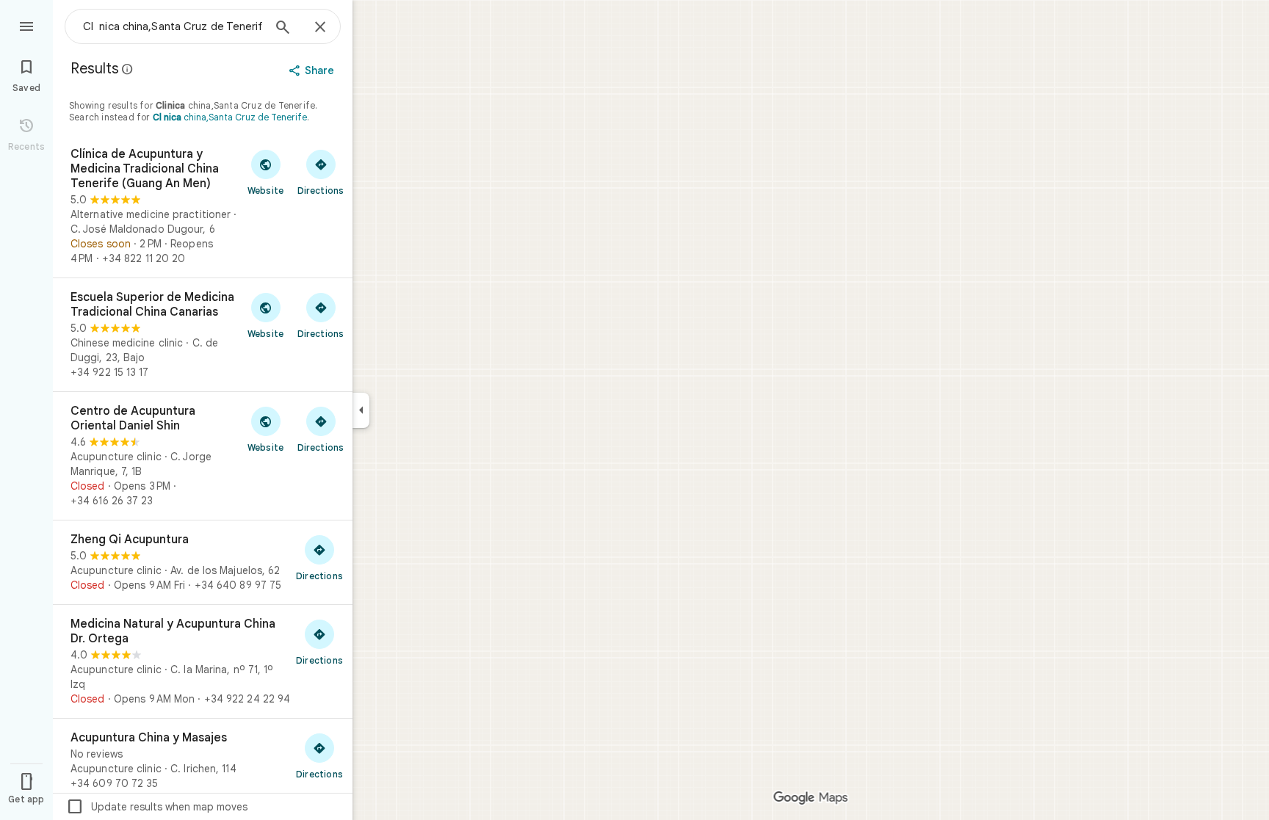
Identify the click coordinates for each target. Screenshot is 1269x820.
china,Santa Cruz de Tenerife (230, 117)
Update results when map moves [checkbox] (156, 807)
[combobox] (172, 26)
